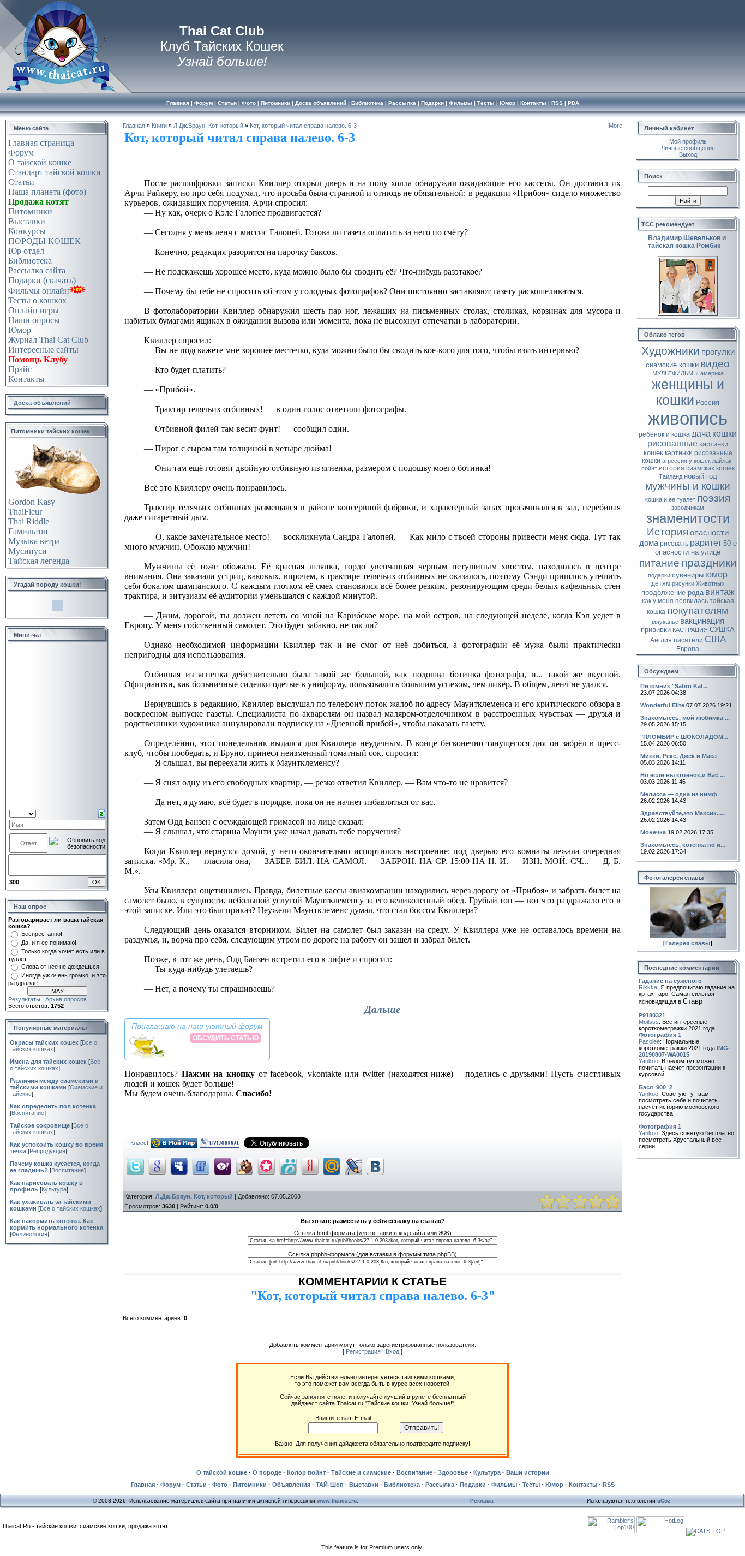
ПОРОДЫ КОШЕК (44, 241)
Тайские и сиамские (361, 1472)
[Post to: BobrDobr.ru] (244, 1165)
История (667, 532)
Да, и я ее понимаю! (48, 942)
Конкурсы (27, 231)
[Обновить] (101, 812)
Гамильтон (28, 531)
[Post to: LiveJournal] (353, 1165)
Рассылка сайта (36, 270)
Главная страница (41, 142)
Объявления (291, 1484)
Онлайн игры (33, 310)
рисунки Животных (698, 583)
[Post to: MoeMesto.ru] (288, 1165)
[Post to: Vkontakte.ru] (375, 1165)
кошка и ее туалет (670, 499)
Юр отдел (26, 250)
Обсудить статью (226, 1038)
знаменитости (688, 518)
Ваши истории (527, 1472)
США (715, 639)
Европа (687, 649)
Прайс (20, 369)
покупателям (698, 610)
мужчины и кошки (687, 486)
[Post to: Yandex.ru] (310, 1165)
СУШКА (722, 629)
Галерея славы (687, 943)
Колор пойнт (306, 1472)
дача (701, 433)
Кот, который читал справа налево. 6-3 (303, 125)
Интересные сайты (43, 349)
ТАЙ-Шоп (330, 1484)
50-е (730, 543)
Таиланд (670, 476)
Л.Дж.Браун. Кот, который (208, 125)
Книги (159, 125)
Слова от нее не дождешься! (61, 966)
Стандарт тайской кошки (54, 172)
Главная (134, 125)
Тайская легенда (38, 560)
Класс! (139, 1143)
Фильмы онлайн (38, 290)
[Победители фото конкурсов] (688, 936)
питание (659, 563)
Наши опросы (34, 320)
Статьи (21, 182)
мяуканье (665, 621)
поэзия (713, 498)
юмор (716, 574)
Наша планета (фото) (47, 191)
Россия (707, 402)
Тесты (531, 1484)
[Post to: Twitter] (135, 1165)
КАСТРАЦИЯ (690, 630)
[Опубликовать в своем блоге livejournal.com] (219, 1145)
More (615, 125)
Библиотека (30, 260)
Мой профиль (688, 141)
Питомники (30, 211)
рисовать (674, 543)
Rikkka (648, 987)
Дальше (382, 1009)
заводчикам (687, 507)
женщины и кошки (688, 392)
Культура (54, 1189)
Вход (392, 1351)
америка (712, 373)
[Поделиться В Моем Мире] (174, 1145)
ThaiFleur (25, 511)
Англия (661, 640)
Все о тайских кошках (55, 1064)
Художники (670, 350)
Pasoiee (649, 1041)
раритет (706, 542)
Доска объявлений (42, 403)
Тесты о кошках (37, 300)
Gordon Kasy (31, 501)
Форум (21, 152)
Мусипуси (27, 551)
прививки (656, 629)
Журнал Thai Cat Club (48, 339)
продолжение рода (672, 592)
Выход (688, 154)
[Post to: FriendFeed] (201, 1165)
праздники (709, 562)
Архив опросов (66, 999)
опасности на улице (687, 552)
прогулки (718, 352)
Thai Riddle (28, 521)
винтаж (720, 592)
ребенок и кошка (664, 434)
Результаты (24, 999)
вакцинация (702, 621)
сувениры (688, 575)
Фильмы (504, 1484)
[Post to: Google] (157, 1165)
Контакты (26, 379)
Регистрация (363, 1351)
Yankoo (648, 1061)
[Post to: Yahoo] (222, 1165)
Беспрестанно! (41, 934)
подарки (659, 575)
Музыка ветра (34, 541)
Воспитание (27, 1113)
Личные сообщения (688, 148)
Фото (219, 1484)
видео (715, 363)
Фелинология (29, 1234)
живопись (688, 418)
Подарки (473, 1484)
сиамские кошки (672, 365)
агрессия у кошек (686, 460)
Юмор (19, 330)
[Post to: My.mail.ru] (332, 1165)
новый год (700, 476)
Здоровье (453, 1472)
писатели (688, 640)
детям (660, 583)
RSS (609, 1484)
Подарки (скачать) (42, 280)
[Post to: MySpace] (179, 1165)
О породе (267, 1472)
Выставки (26, 221)
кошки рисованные (692, 438)
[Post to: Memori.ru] (266, 1165)
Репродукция (47, 1151)
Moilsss (649, 1021)
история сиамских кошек (697, 468)
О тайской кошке (39, 162)
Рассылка (439, 1484)
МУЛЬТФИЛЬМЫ (675, 373)
